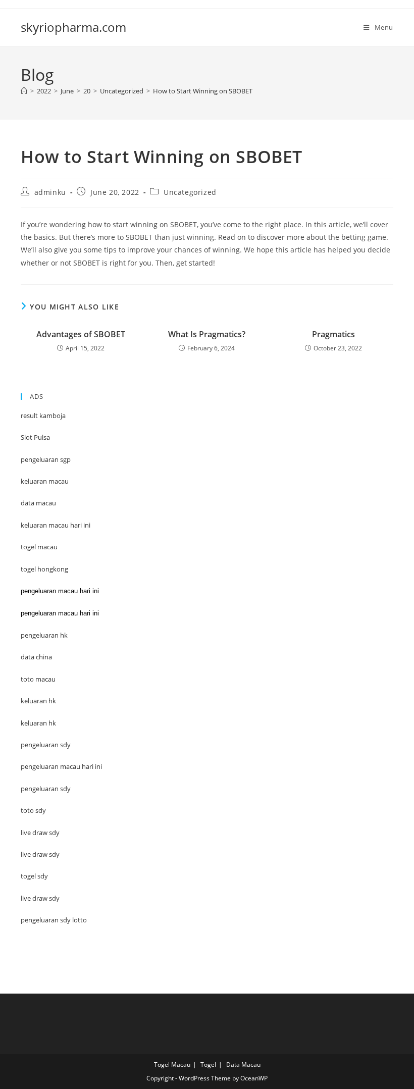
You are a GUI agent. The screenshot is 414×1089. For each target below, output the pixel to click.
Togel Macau (172, 1064)
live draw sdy (40, 898)
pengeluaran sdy (46, 788)
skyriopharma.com (73, 27)
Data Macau (243, 1064)
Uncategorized (190, 192)
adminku (50, 192)
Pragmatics (333, 334)
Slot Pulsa (35, 437)
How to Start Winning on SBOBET (202, 90)
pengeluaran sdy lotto (54, 919)
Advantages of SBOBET (80, 334)
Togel (208, 1064)
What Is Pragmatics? (206, 334)
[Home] (24, 90)
